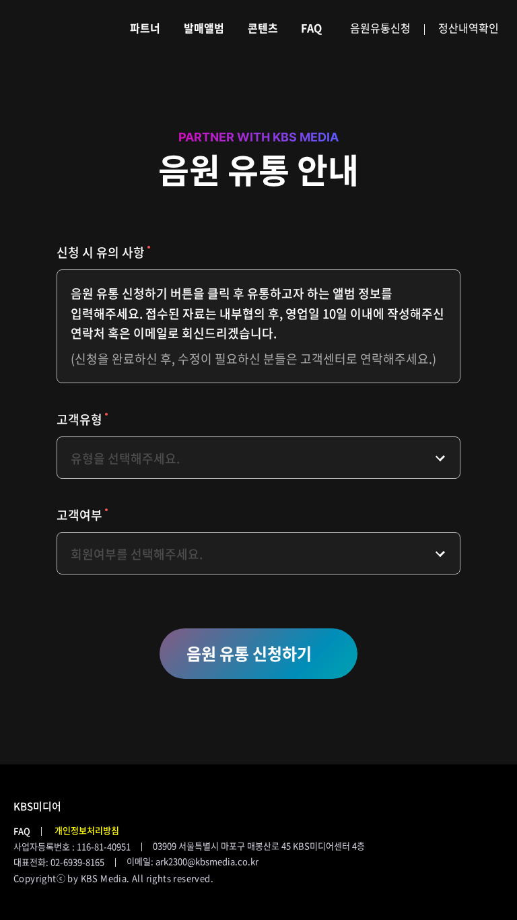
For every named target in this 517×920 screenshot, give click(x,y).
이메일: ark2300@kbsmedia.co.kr (192, 861)
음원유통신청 (380, 28)
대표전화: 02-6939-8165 (58, 861)
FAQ (21, 830)
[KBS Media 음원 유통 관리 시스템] (51, 27)
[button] (258, 653)
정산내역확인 (468, 28)
